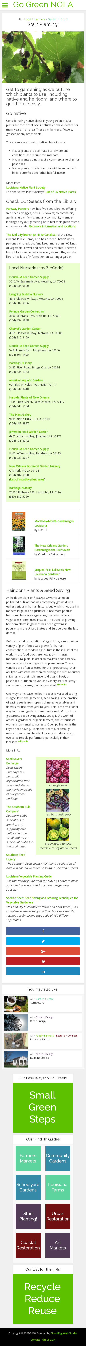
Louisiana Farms (40, 1039)
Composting (37, 1002)
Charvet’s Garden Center (25, 328)
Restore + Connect (66, 1035)
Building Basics (39, 1057)
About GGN (48, 1339)
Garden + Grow (58, 19)
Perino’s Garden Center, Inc (26, 311)
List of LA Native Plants (60, 192)
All (20, 19)
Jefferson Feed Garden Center (28, 432)
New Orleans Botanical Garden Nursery (34, 466)
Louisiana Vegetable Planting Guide (29, 876)
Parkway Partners (17, 209)
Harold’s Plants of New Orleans (29, 397)
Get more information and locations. (52, 226)
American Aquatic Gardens (26, 380)
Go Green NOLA (43, 4)
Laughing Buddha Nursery (26, 294)
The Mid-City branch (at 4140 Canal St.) (31, 234)
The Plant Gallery (20, 414)
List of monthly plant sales (27, 479)
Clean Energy (38, 1021)
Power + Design (44, 1017)
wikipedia (62, 684)
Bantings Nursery (20, 363)
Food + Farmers (34, 19)
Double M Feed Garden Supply (29, 277)
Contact (35, 1339)
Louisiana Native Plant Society (25, 187)
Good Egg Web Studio (64, 1333)
